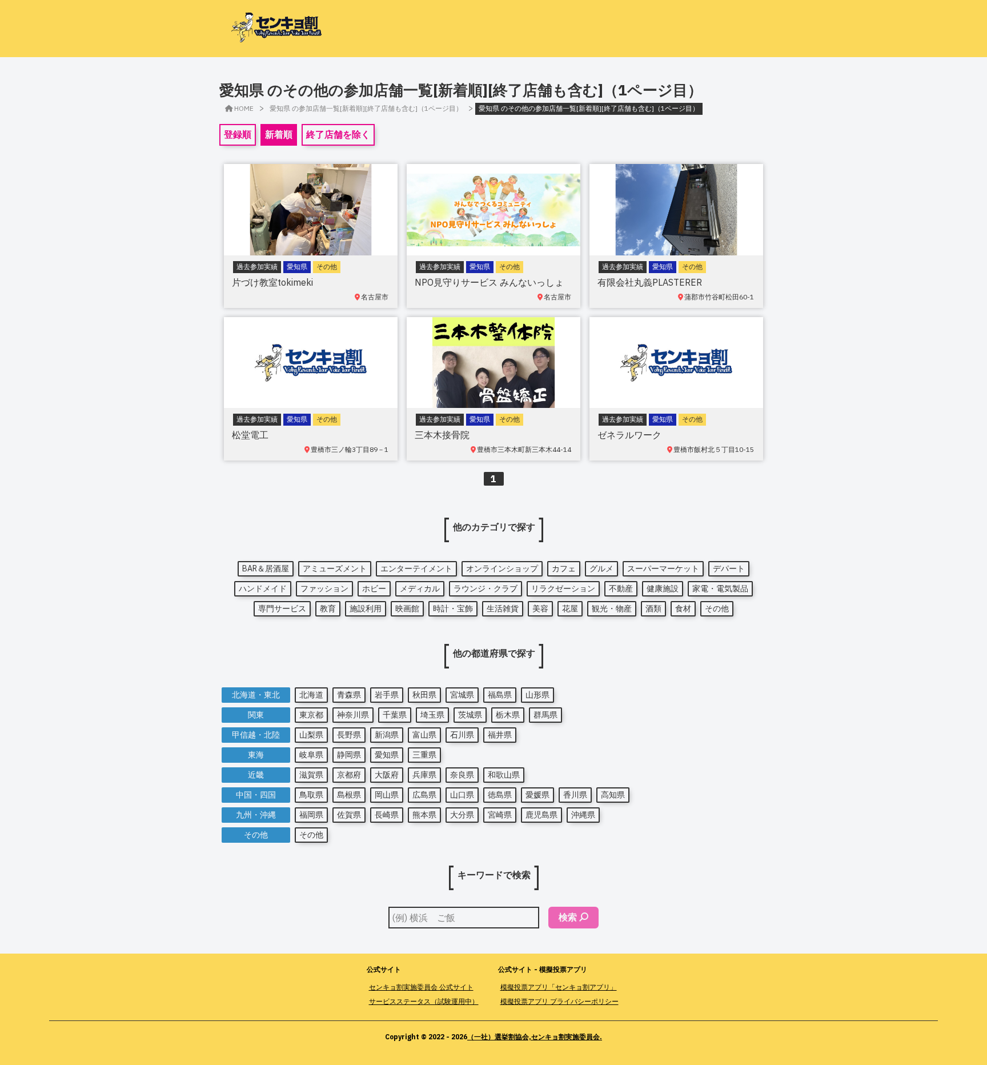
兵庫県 (424, 775)
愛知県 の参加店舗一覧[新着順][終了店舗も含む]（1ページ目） (366, 108)
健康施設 (663, 588)
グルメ (601, 568)
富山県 (424, 735)
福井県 (500, 735)
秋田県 (424, 695)
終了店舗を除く (338, 134)
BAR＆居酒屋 (265, 568)
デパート (729, 568)
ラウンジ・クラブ (485, 588)
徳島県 (500, 795)
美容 (540, 608)
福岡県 (311, 815)
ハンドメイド (263, 588)
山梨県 (311, 735)
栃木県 (508, 715)
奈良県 (462, 775)
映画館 (407, 608)
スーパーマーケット (663, 568)
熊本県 (424, 815)
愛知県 (387, 755)
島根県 (349, 795)
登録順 (237, 134)
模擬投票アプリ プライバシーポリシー (559, 1001)
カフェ (564, 568)
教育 (328, 608)
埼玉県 (432, 715)
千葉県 (395, 715)
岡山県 (387, 795)
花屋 (570, 608)
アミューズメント (335, 568)
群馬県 (545, 715)
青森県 (349, 695)
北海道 (311, 695)
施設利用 (366, 608)
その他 (717, 608)
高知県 (613, 795)
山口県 (462, 795)
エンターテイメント (416, 568)
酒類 (653, 608)
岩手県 (387, 695)
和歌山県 (504, 775)
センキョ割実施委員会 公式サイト (421, 987)
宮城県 (462, 695)
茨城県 (470, 715)
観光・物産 (612, 608)
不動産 (621, 588)
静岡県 (349, 755)
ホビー (374, 588)
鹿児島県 (541, 815)
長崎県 (387, 815)
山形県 (537, 695)
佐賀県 (349, 815)
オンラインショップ (502, 568)
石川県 (462, 735)
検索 (568, 917)
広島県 (424, 795)
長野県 (349, 735)
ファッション (324, 588)
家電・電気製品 (720, 588)
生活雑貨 (503, 608)
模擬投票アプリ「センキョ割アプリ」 (558, 987)
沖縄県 (583, 815)
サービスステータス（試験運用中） (424, 1001)
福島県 (500, 695)
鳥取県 (311, 795)
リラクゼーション (563, 588)
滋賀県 (311, 775)
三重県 (424, 755)
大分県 (462, 815)
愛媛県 (537, 795)
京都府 (349, 775)
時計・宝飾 (453, 608)
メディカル (420, 588)
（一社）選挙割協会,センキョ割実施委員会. (534, 1036)
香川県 (575, 795)
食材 (683, 608)
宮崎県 (500, 815)
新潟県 (387, 735)
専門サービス (282, 608)
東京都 (311, 715)
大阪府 (387, 775)
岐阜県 (311, 755)
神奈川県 (353, 715)
